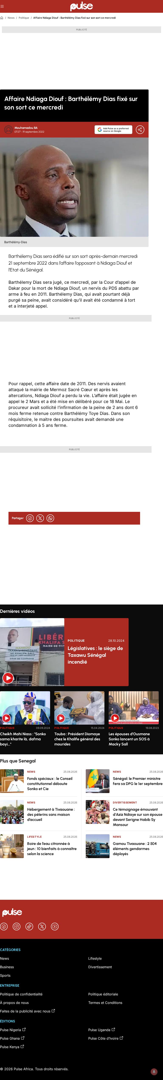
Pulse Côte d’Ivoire (103, 1038)
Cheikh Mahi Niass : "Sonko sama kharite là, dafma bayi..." (23, 739)
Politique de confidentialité (21, 994)
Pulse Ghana (10, 1038)
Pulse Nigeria (10, 1030)
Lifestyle (34, 836)
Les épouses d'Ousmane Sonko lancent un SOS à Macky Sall (129, 739)
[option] (25, 721)
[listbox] (81, 720)
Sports (5, 975)
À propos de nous (14, 1003)
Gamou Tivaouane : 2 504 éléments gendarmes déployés (135, 848)
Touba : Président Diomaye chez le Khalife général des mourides (77, 739)
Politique (24, 17)
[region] (81, 720)
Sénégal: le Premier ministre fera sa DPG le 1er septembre (138, 781)
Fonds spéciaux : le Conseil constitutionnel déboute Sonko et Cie (49, 783)
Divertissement (125, 802)
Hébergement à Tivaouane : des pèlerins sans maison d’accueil (51, 814)
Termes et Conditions (105, 1003)
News (11, 17)
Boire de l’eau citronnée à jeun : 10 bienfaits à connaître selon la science (52, 848)
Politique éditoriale (103, 994)
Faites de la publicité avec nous (25, 1011)
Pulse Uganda (99, 1030)
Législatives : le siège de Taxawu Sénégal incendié (95, 655)
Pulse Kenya (9, 1047)
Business (7, 967)
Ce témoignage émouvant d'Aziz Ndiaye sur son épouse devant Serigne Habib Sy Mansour (137, 817)
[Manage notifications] (154, 1071)
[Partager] (140, 129)
